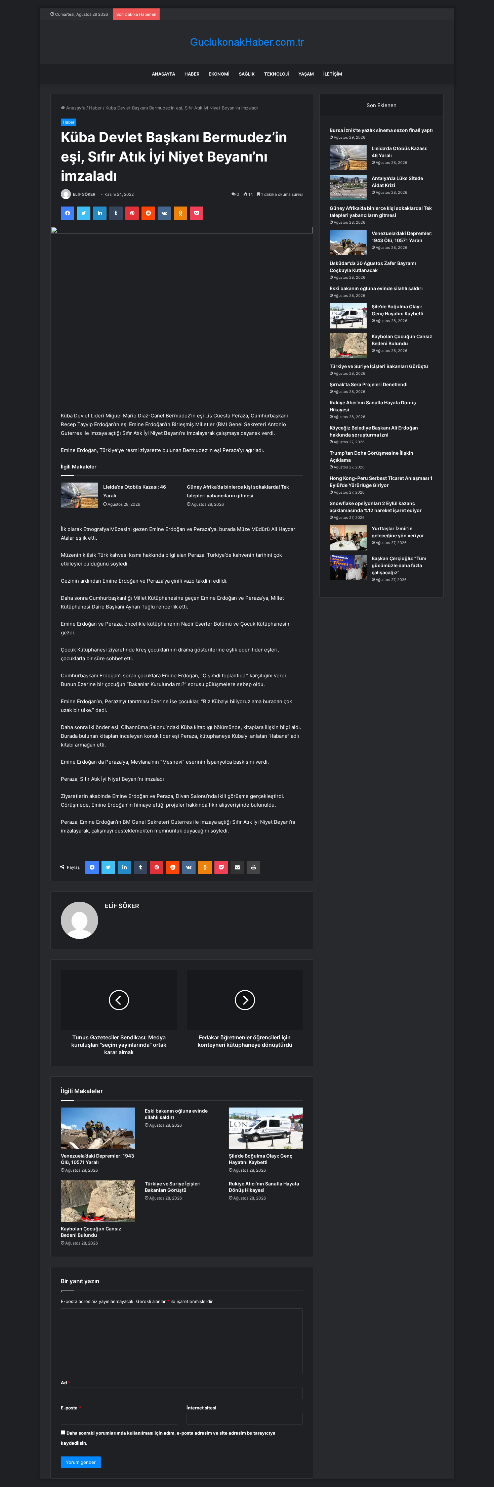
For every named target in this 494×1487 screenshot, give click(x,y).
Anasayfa (163, 74)
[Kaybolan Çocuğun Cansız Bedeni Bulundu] (98, 1201)
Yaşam (306, 74)
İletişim (332, 74)
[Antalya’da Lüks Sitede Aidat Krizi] (348, 187)
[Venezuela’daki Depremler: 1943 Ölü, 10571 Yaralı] (98, 1128)
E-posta (71, 1407)
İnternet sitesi (201, 1407)
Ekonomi (219, 74)
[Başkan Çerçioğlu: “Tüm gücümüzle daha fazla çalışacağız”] (348, 567)
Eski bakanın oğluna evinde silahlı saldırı (376, 288)
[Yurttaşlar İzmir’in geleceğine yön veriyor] (348, 537)
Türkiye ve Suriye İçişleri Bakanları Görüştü (379, 366)
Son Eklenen (382, 105)
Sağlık (247, 74)
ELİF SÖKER (84, 194)
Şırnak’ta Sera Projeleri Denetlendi (369, 384)
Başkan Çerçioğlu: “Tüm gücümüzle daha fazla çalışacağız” (399, 565)
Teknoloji (276, 74)
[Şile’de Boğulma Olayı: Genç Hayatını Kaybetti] (266, 1128)
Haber (191, 74)
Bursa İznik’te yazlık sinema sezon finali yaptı (381, 130)
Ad (65, 1382)
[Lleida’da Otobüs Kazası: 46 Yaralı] (79, 495)
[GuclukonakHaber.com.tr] (247, 42)
